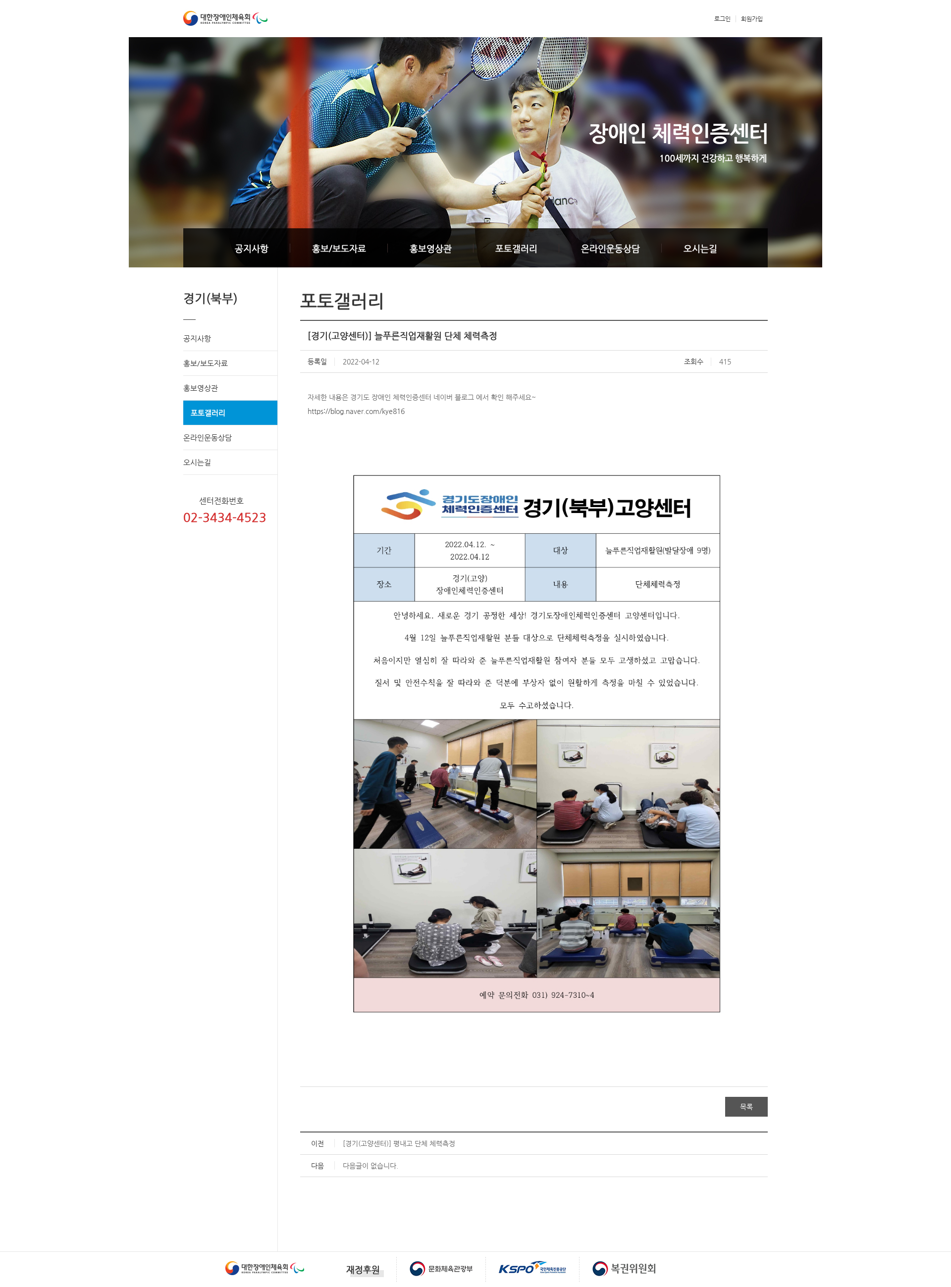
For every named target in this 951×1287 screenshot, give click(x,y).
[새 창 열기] (264, 1260)
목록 (746, 1107)
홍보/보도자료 (339, 248)
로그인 (722, 18)
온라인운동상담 (610, 248)
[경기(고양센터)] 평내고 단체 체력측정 (399, 1143)
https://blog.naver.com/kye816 (356, 411)
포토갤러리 (516, 248)
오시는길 (700, 248)
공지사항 (251, 248)
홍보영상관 (431, 248)
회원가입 (752, 18)
